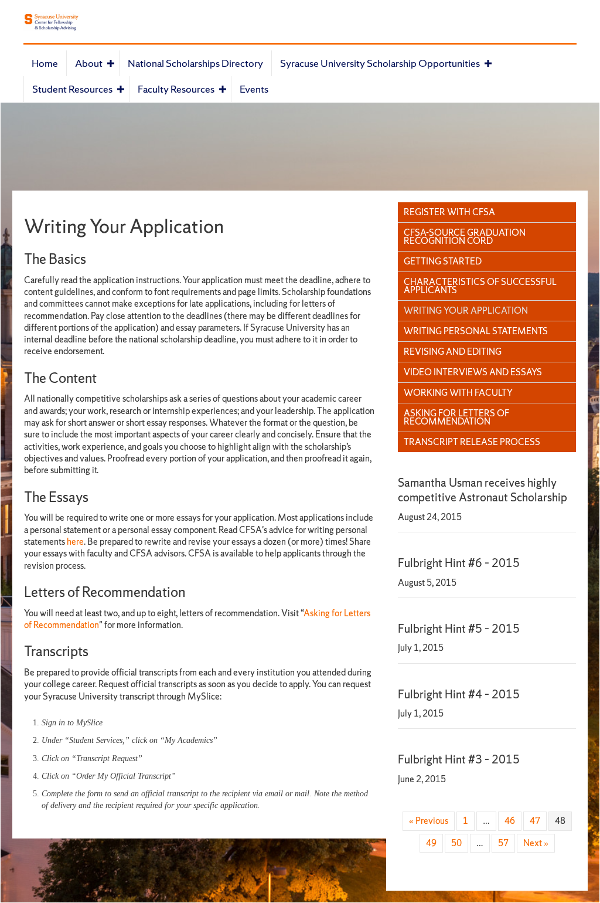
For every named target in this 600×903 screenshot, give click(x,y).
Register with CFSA (449, 212)
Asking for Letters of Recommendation (456, 417)
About (89, 63)
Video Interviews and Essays (473, 372)
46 (509, 820)
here (75, 541)
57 (503, 843)
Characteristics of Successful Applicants (480, 286)
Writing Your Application (466, 310)
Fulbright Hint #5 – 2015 (459, 628)
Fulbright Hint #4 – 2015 (459, 694)
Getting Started (443, 261)
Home (45, 63)
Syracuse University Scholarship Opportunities (380, 63)
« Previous (428, 820)
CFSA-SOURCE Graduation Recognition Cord (465, 236)
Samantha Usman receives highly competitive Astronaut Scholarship (482, 490)
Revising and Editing (453, 351)
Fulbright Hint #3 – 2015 (459, 759)
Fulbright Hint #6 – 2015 (459, 563)
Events (254, 89)
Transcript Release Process (472, 442)
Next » (535, 843)
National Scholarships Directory (195, 63)
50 (456, 843)
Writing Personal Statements (476, 331)
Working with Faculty (458, 392)
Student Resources (72, 89)
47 (535, 820)
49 (431, 843)
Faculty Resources (176, 89)
